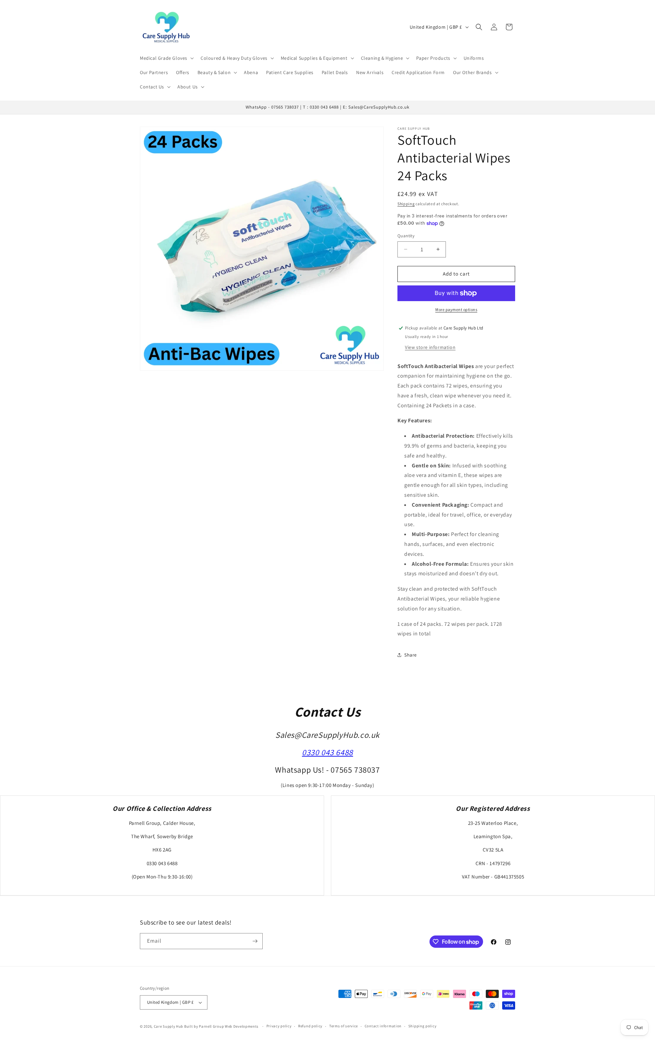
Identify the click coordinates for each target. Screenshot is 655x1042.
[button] (166, 58)
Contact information (383, 1026)
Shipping (406, 203)
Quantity (405, 236)
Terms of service (343, 1026)
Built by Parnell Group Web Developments (222, 1026)
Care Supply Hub (169, 1026)
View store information (430, 347)
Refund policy (310, 1026)
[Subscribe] (254, 941)
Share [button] (410, 655)
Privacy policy (279, 1026)
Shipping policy (422, 1026)
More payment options (456, 309)
